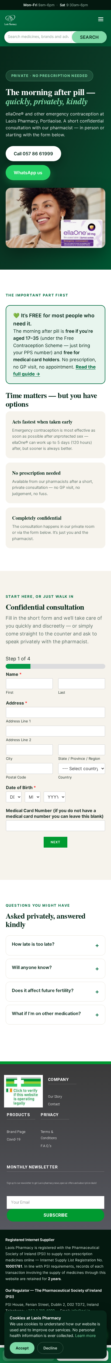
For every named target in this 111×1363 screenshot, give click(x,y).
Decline (50, 1348)
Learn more (85, 1335)
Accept (22, 1348)
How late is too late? (33, 944)
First (9, 692)
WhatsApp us (28, 172)
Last (61, 692)
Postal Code (16, 777)
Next (56, 842)
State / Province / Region (79, 758)
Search (89, 37)
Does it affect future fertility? (43, 990)
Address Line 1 (18, 721)
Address (16, 703)
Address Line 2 (18, 740)
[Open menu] (101, 20)
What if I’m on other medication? (46, 1013)
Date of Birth (21, 787)
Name (14, 674)
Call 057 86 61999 (33, 153)
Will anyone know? (32, 967)
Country (65, 777)
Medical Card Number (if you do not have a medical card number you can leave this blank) (55, 813)
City (9, 758)
